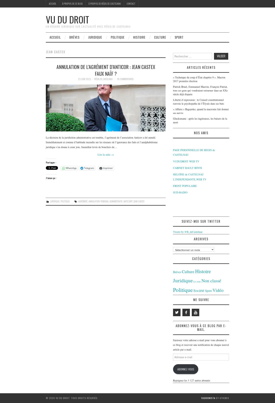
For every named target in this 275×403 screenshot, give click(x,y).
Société (198, 290)
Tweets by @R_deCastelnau (187, 232)
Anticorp (127, 201)
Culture (160, 37)
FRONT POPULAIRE (185, 186)
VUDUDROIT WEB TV (186, 161)
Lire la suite (106, 154)
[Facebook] (186, 312)
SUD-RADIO (180, 192)
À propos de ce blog (72, 3)
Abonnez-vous (185, 369)
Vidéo (218, 290)
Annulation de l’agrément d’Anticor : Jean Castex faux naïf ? (105, 70)
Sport (179, 37)
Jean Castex (138, 201)
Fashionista (208, 398)
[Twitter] (177, 312)
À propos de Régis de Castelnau (104, 3)
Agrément (82, 201)
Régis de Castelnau (103, 79)
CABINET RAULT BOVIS (187, 168)
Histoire (139, 37)
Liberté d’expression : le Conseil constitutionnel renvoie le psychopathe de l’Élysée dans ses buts (198, 101)
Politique (118, 37)
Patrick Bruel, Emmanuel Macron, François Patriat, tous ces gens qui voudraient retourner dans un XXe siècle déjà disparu (200, 90)
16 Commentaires (125, 79)
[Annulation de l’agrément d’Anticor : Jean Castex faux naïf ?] (106, 108)
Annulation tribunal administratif (105, 201)
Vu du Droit (67, 19)
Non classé (211, 281)
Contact (131, 3)
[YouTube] (195, 312)
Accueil (52, 3)
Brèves (74, 37)
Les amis (197, 281)
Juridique (95, 37)
